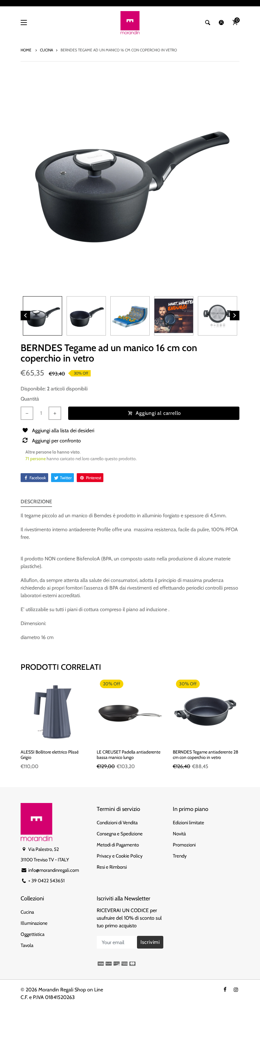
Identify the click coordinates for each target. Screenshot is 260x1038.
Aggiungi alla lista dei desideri (63, 431)
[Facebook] (224, 990)
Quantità (30, 399)
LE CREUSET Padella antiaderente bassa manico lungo (128, 754)
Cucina (46, 50)
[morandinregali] (130, 22)
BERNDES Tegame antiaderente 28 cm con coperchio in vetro (205, 754)
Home (26, 50)
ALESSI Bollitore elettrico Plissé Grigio (50, 754)
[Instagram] (235, 990)
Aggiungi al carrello (158, 413)
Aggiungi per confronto (56, 441)
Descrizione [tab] (36, 502)
